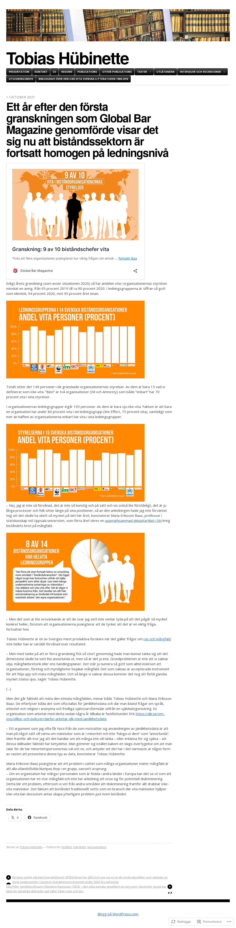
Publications (87, 71)
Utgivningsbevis (21, 79)
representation (96, 847)
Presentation (19, 71)
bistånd (67, 847)
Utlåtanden (165, 71)
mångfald (79, 847)
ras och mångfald (157, 639)
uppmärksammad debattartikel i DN (133, 520)
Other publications (117, 71)
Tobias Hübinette (67, 57)
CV (54, 71)
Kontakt (41, 71)
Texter (142, 71)
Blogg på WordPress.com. (118, 914)
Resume (66, 71)
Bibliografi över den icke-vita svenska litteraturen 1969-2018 (83, 79)
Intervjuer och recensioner (200, 71)
